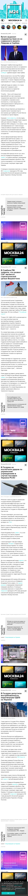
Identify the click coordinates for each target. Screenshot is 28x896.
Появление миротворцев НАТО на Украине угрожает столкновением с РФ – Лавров (16, 829)
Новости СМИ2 (4, 242)
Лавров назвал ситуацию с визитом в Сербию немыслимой (16, 202)
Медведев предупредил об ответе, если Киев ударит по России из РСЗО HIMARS (15, 628)
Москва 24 (14, 20)
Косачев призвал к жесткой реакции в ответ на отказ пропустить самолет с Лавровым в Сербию (16, 208)
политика (3, 217)
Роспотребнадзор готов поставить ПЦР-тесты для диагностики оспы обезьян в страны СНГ (15, 399)
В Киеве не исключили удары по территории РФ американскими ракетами (16, 623)
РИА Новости (21, 757)
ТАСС (10, 522)
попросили (6, 171)
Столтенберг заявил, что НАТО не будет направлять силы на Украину (16, 835)
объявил (11, 544)
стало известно (11, 118)
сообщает (4, 73)
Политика (14, 33)
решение (15, 784)
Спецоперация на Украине (12, 637)
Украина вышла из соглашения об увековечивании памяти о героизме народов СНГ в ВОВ (16, 406)
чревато (5, 779)
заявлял (21, 560)
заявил (3, 157)
